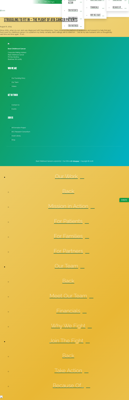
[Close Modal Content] (1, 396)
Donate (124, 200)
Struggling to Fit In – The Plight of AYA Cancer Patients (40, 19)
